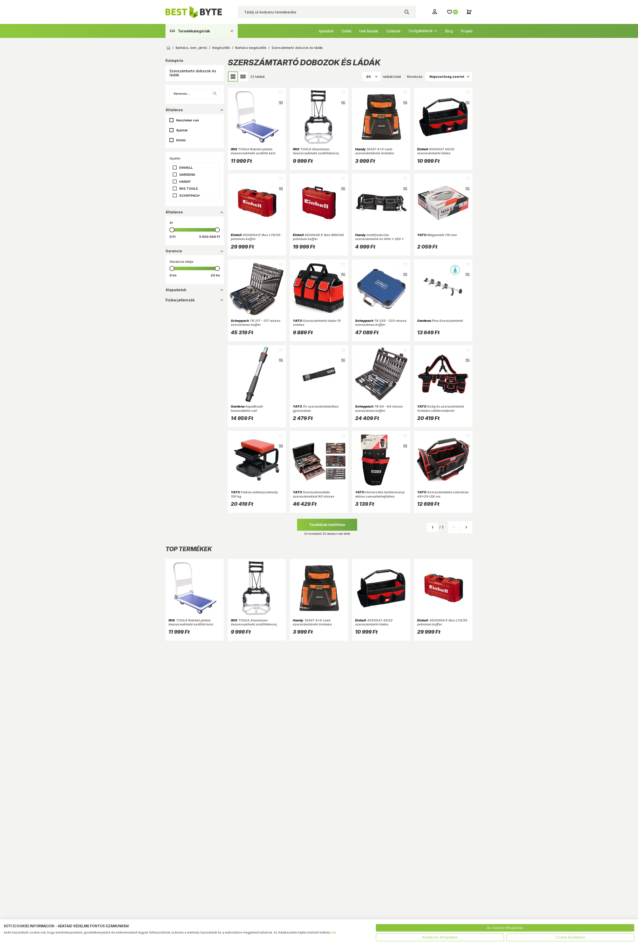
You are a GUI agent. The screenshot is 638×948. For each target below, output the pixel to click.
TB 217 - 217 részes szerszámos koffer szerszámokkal (255, 325)
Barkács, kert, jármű (191, 48)
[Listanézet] (243, 77)
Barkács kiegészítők (250, 48)
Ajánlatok (326, 31)
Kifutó (181, 140)
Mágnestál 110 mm (437, 235)
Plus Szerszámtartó (440, 321)
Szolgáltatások (421, 31)
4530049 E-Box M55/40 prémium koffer (318, 237)
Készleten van (187, 120)
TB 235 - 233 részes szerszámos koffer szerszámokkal (380, 325)
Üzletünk (393, 31)
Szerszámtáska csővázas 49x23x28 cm (443, 494)
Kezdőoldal (168, 48)
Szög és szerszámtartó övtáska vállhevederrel (440, 408)
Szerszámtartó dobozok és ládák (297, 48)
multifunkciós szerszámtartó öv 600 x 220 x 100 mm (379, 239)
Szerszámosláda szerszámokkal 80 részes (313, 494)
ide (333, 932)
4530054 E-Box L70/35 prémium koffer (255, 237)
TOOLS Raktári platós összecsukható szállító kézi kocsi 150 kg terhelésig (253, 153)
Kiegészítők (221, 48)
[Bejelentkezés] (435, 11)
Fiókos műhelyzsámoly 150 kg (254, 494)
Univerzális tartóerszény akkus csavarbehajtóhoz (380, 494)
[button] (194, 73)
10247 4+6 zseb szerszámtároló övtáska (374, 151)
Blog (449, 31)
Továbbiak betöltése (327, 524)
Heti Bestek (368, 31)
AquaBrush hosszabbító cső (247, 408)
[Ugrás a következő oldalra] (466, 527)
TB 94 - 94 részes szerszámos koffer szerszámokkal (379, 410)
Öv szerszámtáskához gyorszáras (316, 408)
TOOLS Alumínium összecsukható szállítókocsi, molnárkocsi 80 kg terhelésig (316, 153)
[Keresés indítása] (407, 12)
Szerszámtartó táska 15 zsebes (317, 323)
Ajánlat (181, 130)
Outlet (346, 31)
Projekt (467, 31)
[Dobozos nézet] (233, 77)
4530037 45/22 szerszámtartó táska (435, 151)
